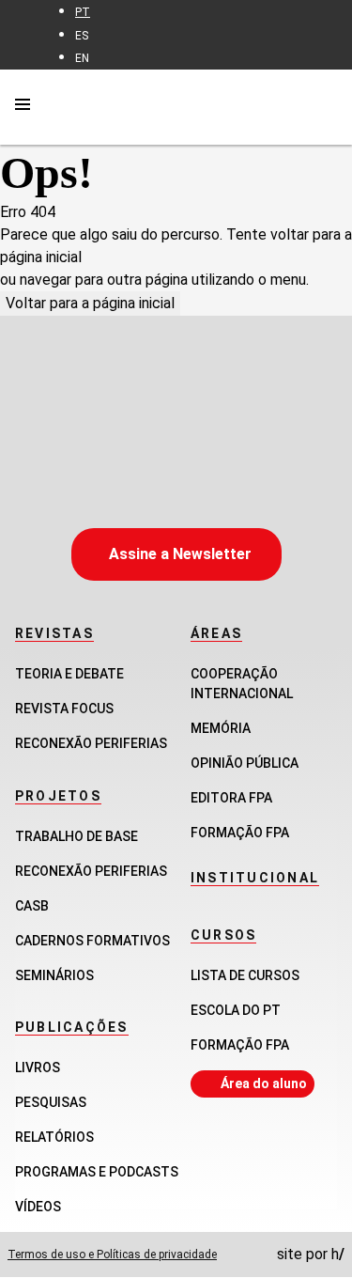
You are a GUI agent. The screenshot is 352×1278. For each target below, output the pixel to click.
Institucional (255, 877)
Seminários (54, 975)
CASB (32, 905)
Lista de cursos (245, 975)
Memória (221, 728)
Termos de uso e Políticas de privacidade (112, 1254)
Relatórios (54, 1137)
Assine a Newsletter (180, 554)
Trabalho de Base (76, 836)
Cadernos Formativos (92, 940)
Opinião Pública (244, 763)
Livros (37, 1067)
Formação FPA (240, 1044)
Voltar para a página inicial (90, 303)
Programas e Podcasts (96, 1171)
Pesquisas (50, 1102)
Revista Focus (64, 708)
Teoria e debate (69, 673)
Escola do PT (236, 1010)
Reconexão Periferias (91, 743)
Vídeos (38, 1206)
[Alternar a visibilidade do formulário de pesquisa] (325, 106)
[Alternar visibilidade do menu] (22, 107)
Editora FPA (231, 797)
